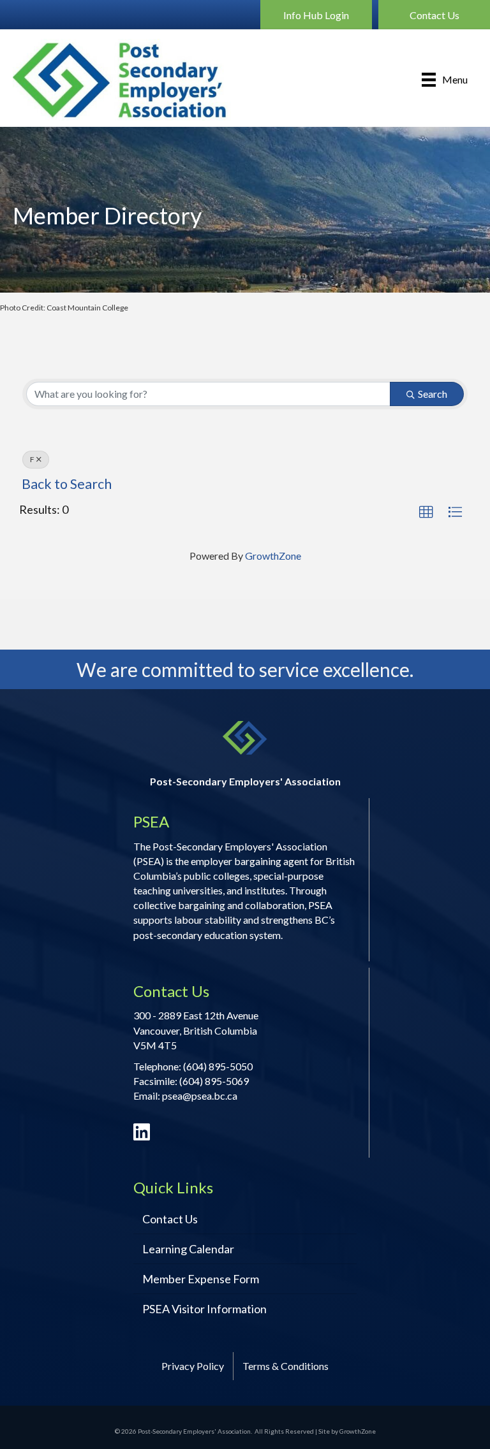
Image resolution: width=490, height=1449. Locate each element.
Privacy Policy (192, 1366)
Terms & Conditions (285, 1366)
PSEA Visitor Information (204, 1309)
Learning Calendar (188, 1249)
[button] (316, 14)
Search (432, 394)
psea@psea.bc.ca (199, 1095)
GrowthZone (273, 556)
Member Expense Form (200, 1279)
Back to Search (67, 484)
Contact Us (170, 1219)
